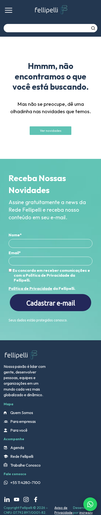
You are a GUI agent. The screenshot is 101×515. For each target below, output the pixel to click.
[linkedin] (7, 499)
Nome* (15, 234)
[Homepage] (51, 10)
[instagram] (26, 499)
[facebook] (35, 499)
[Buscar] (93, 28)
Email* (15, 252)
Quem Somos (21, 412)
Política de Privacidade (30, 288)
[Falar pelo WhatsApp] (90, 504)
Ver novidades (50, 130)
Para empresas (23, 421)
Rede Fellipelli (21, 456)
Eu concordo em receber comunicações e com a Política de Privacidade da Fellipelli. (51, 275)
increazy (86, 512)
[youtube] (16, 499)
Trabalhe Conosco (25, 465)
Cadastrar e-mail (50, 303)
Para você (18, 430)
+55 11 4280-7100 (25, 482)
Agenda (17, 447)
